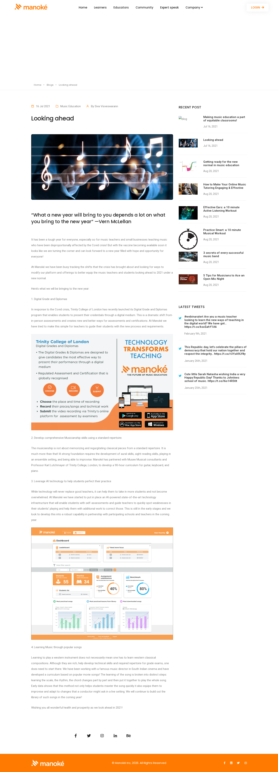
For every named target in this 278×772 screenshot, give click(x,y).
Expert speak (169, 7)
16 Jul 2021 (43, 106)
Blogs (50, 85)
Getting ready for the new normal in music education (221, 163)
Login (255, 7)
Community (144, 7)
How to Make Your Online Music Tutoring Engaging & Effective (224, 186)
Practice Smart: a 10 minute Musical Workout (222, 231)
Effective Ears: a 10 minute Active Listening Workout (221, 209)
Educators (121, 7)
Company (193, 7)
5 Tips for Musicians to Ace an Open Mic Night (224, 277)
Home (83, 7)
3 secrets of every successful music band (223, 254)
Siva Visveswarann (106, 106)
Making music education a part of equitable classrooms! (224, 118)
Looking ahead (213, 140)
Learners (100, 7)
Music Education (70, 106)
